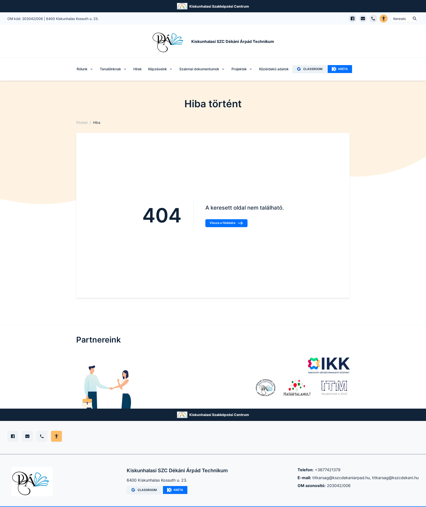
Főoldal (82, 122)
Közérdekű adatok (274, 69)
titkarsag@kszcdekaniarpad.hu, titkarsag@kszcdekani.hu (365, 477)
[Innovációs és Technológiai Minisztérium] (334, 387)
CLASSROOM (312, 69)
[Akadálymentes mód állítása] (56, 436)
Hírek (137, 69)
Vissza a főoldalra (222, 223)
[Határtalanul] (297, 387)
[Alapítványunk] (265, 387)
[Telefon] (41, 436)
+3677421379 (327, 469)
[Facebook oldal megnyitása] (352, 18)
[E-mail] (27, 436)
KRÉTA (343, 69)
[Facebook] (12, 436)
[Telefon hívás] (373, 18)
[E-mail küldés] (363, 18)
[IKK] (329, 365)
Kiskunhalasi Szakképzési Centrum (219, 6)
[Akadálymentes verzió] (384, 18)
